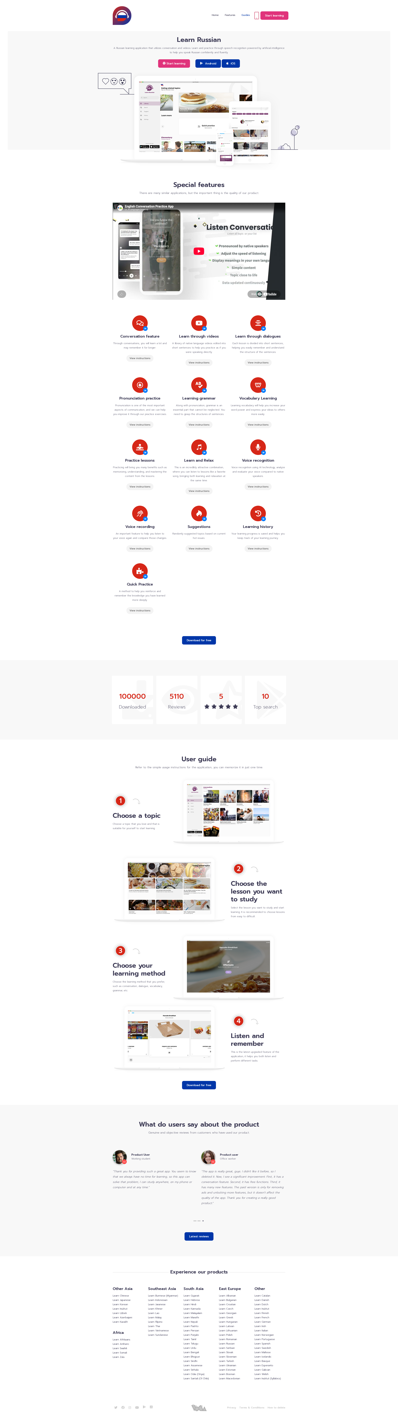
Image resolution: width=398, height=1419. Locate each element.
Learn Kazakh (120, 1322)
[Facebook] (123, 1407)
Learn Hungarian (228, 1322)
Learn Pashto (191, 1326)
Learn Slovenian (228, 1357)
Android (210, 63)
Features (230, 15)
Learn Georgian (227, 1313)
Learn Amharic (121, 1344)
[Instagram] (129, 1407)
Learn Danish (262, 1300)
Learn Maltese (263, 1352)
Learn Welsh (261, 1374)
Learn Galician (262, 1370)
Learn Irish (260, 1326)
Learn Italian (261, 1330)
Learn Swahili (120, 1348)
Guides (245, 15)
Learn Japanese (122, 1300)
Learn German (263, 1322)
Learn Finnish (262, 1313)
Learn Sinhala (191, 1370)
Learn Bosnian (227, 1374)
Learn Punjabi (191, 1335)
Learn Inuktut (120, 1309)
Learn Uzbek (120, 1313)
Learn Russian (226, 1344)
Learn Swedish (263, 1348)
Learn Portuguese (265, 1339)
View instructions (140, 358)
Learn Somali (120, 1353)
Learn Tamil (190, 1339)
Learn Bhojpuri (192, 1357)
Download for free (199, 640)
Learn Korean (120, 1304)
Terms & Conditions (251, 1408)
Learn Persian (191, 1330)
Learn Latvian (226, 1326)
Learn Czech (226, 1309)
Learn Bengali (191, 1352)
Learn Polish (226, 1335)
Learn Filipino (155, 1322)
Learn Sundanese (158, 1335)
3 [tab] (203, 1220)
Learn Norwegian (264, 1335)
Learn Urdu (190, 1348)
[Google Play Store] (144, 1407)
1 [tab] (194, 1220)
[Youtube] (137, 1407)
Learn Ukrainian (227, 1365)
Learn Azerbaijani (122, 1317)
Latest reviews (199, 1236)
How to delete (276, 1408)
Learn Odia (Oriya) (194, 1374)
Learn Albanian (227, 1296)
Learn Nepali (191, 1322)
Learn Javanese (157, 1304)
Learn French (262, 1317)
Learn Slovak (226, 1352)
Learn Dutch (261, 1304)
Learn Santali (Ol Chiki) (196, 1378)
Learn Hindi (190, 1304)
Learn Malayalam (193, 1313)
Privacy (231, 1408)
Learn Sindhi (190, 1361)
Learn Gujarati (191, 1296)
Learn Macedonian (229, 1378)
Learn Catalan (262, 1296)
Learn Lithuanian (228, 1330)
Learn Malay (155, 1317)
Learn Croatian (227, 1304)
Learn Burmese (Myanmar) (163, 1296)
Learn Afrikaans (121, 1339)
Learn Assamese (193, 1365)
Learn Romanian (228, 1339)
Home (215, 15)
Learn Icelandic (263, 1357)
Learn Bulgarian (227, 1300)
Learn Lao (153, 1313)
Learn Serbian (227, 1348)
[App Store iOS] (151, 1407)
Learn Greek (226, 1317)
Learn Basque (262, 1361)
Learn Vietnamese (158, 1330)
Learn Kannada (192, 1309)
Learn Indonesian (157, 1300)
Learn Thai (154, 1326)
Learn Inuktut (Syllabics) (268, 1378)
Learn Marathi (191, 1317)
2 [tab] (199, 1220)
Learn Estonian (227, 1370)
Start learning (274, 15)
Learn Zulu (119, 1357)
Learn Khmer (155, 1309)
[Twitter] (115, 1407)
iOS (232, 63)
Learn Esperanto (264, 1365)
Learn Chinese (121, 1296)
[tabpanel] (155, 1178)
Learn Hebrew (192, 1300)
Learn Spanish (262, 1344)
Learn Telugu (191, 1344)
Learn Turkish (226, 1361)
